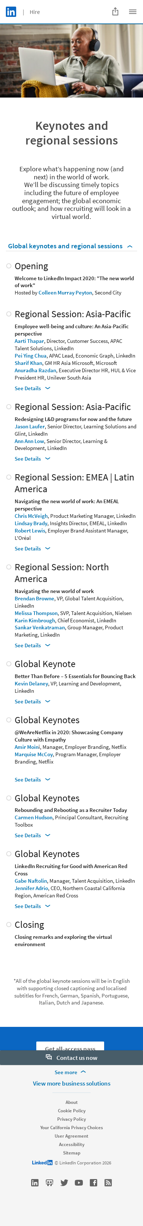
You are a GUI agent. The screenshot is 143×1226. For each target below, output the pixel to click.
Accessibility (71, 1144)
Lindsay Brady (31, 523)
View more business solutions (71, 1083)
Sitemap (71, 1153)
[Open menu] (133, 12)
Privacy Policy (71, 1119)
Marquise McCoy (34, 754)
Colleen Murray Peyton (65, 292)
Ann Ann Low (29, 441)
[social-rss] (108, 1182)
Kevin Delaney (31, 683)
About (72, 1102)
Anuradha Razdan (35, 370)
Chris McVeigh (31, 515)
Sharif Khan (28, 362)
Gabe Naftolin (31, 880)
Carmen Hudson (33, 817)
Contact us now (76, 1058)
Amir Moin (26, 746)
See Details (28, 388)
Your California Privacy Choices (71, 1127)
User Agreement (71, 1136)
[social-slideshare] (49, 1182)
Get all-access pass (70, 1049)
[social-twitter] (64, 1182)
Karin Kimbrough (35, 620)
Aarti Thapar (29, 340)
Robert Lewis (30, 530)
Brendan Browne (34, 598)
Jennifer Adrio (31, 888)
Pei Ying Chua (31, 355)
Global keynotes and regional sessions (66, 245)
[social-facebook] (93, 1182)
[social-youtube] (79, 1182)
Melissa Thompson (36, 613)
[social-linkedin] (34, 1182)
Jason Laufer (30, 426)
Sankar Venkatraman (40, 627)
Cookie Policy (71, 1111)
